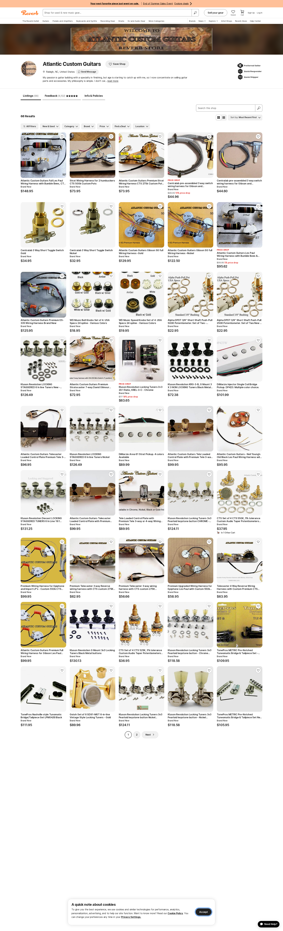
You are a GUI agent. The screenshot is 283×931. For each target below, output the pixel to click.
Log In (259, 13)
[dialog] (141, 912)
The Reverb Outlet (30, 21)
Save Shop (119, 63)
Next (148, 734)
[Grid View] (218, 117)
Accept (203, 911)
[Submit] (258, 108)
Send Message (88, 71)
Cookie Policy (175, 913)
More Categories (156, 21)
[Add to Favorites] (62, 136)
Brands (192, 21)
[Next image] (62, 155)
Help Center (255, 21)
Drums (121, 21)
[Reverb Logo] (29, 12)
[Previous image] (24, 155)
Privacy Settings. (131, 916)
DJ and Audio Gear (136, 21)
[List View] (223, 117)
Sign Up (251, 13)
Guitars (45, 21)
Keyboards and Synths (86, 21)
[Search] (195, 12)
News (201, 21)
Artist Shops (226, 21)
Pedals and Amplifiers (63, 21)
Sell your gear (216, 12)
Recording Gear (108, 21)
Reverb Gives (241, 21)
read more (112, 80)
